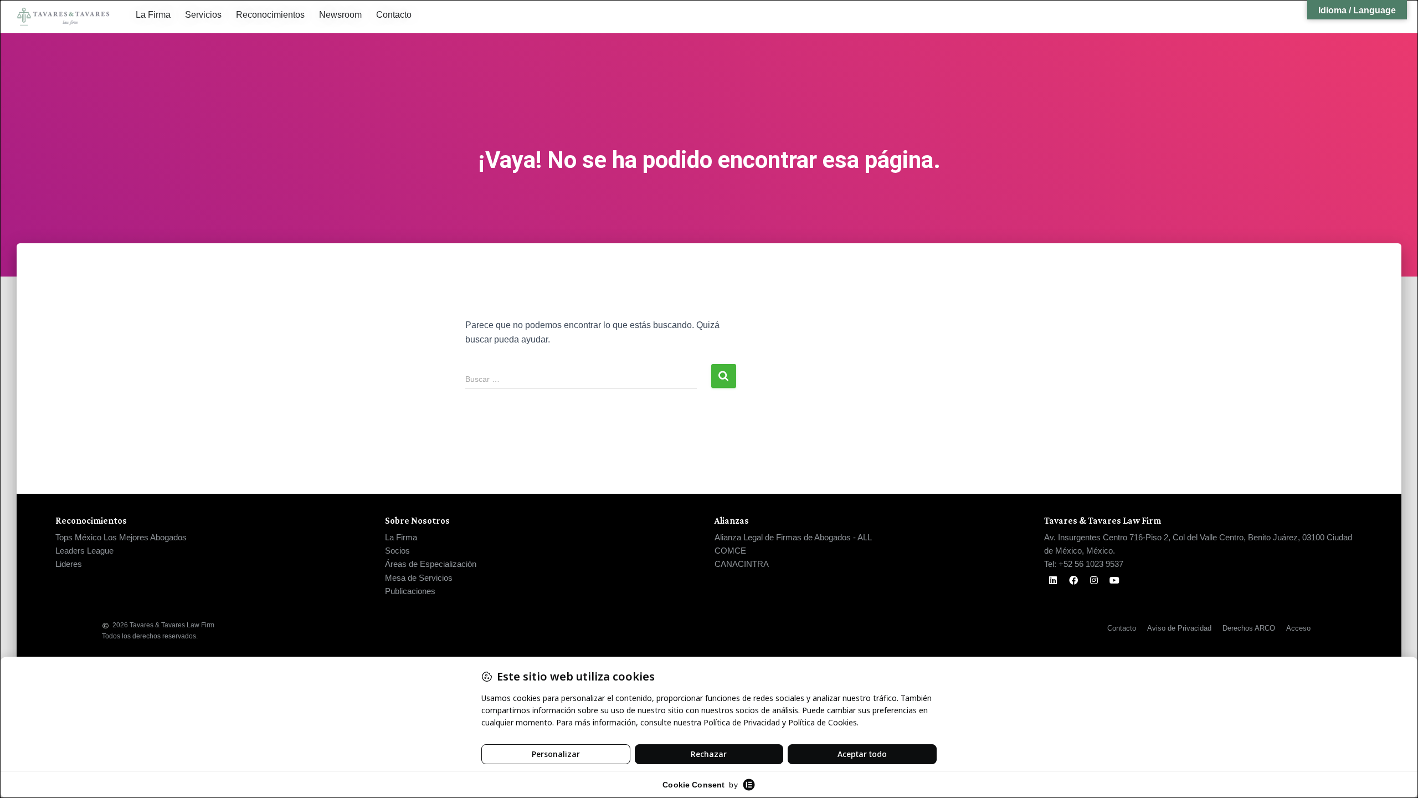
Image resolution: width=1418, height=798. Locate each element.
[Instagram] (1094, 580)
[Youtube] (1114, 580)
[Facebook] (1073, 580)
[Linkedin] (1053, 580)
